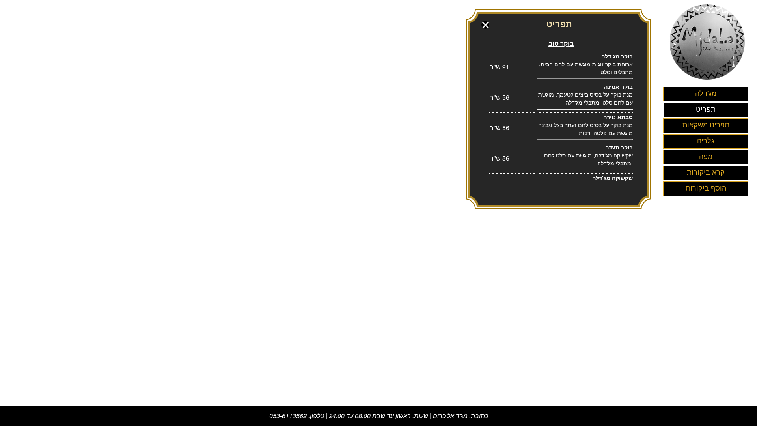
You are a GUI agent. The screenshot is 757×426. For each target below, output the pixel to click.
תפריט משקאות (705, 124)
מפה (705, 156)
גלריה (705, 140)
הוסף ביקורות (706, 187)
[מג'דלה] (708, 80)
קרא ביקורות (706, 171)
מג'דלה (705, 93)
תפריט (706, 108)
